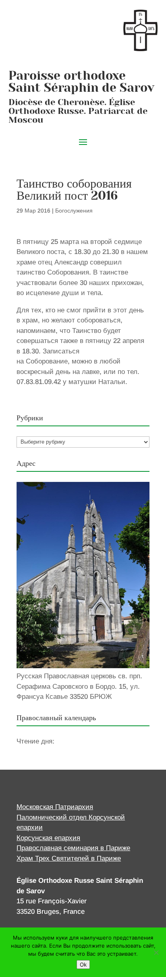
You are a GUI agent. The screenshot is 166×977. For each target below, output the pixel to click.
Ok (83, 964)
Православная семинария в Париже (73, 848)
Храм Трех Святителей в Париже (69, 858)
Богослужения (74, 210)
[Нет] (156, 952)
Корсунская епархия (48, 838)
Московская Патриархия (55, 807)
